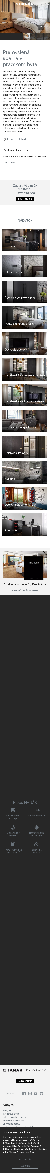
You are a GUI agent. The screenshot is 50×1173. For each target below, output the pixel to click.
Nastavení (25, 1166)
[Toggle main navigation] (5, 4)
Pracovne (11, 530)
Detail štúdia (9, 163)
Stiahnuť (16, 590)
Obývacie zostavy (16, 349)
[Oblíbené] (47, 4)
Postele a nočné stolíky (19, 323)
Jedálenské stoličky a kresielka (24, 401)
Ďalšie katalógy (30, 590)
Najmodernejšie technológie (36, 834)
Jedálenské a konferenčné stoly (25, 375)
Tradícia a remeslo (37, 815)
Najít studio (25, 199)
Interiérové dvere (15, 272)
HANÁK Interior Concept (13, 817)
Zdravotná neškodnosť (36, 851)
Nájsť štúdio (25, 1081)
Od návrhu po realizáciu (13, 834)
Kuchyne (10, 246)
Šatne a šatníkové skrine (20, 298)
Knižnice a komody (16, 453)
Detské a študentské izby (20, 504)
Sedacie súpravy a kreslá (20, 427)
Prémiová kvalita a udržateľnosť (13, 851)
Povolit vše (25, 1159)
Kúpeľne (10, 478)
